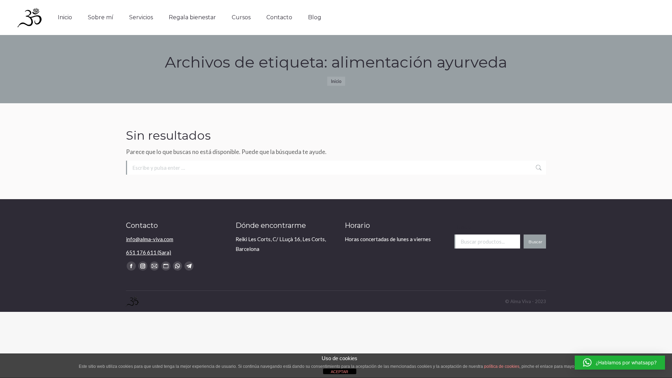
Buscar (463, 226)
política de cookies (501, 366)
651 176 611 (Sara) (148, 252)
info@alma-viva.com (149, 239)
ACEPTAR (339, 372)
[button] (620, 363)
